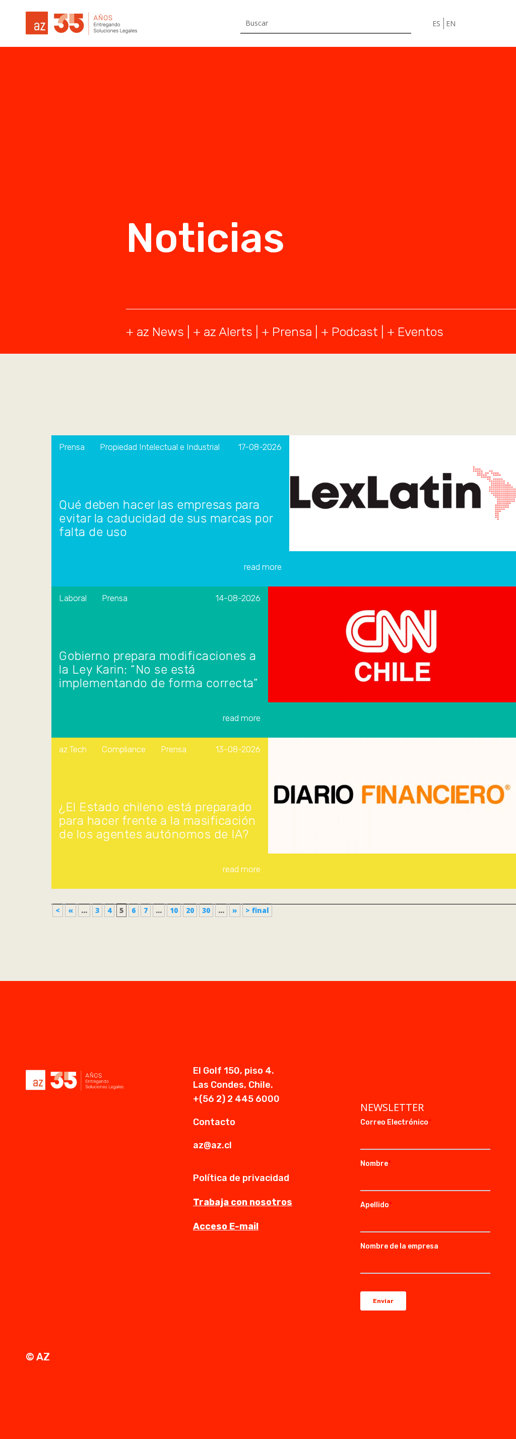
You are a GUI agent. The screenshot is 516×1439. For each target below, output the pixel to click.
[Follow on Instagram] (388, 1072)
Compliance (124, 749)
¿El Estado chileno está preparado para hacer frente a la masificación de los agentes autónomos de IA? (157, 821)
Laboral (73, 598)
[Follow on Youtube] (409, 1072)
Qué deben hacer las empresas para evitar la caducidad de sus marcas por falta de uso (166, 518)
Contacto (214, 1122)
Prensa (292, 331)
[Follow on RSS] (429, 1072)
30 (206, 910)
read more (263, 567)
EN (451, 23)
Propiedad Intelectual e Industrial (160, 447)
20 (190, 910)
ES (436, 23)
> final (257, 910)
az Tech (73, 749)
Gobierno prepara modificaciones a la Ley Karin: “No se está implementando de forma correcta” (158, 669)
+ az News (155, 331)
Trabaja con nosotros (242, 1202)
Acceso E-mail (226, 1226)
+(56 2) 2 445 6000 (236, 1098)
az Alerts (228, 331)
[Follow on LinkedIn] (368, 1072)
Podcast (355, 331)
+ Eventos (415, 331)
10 (174, 910)
